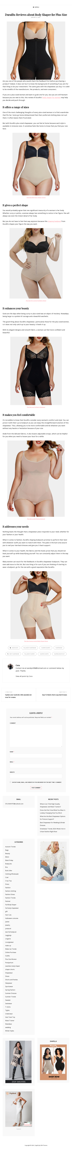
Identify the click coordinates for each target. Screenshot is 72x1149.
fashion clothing (10, 891)
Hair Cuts (8, 915)
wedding (8, 1027)
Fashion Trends (10, 898)
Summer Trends (10, 997)
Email (12, 762)
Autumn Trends (10, 847)
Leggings (8, 935)
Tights (7, 1010)
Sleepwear (8, 983)
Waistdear (8, 1024)
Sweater (8, 1000)
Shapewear (59, 648)
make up (8, 946)
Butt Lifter (8, 871)
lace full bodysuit (10, 932)
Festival (7, 901)
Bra (6, 867)
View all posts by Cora (24, 676)
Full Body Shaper (10, 905)
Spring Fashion (10, 990)
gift (6, 911)
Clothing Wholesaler (12, 874)
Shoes (7, 976)
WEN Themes (43, 1145)
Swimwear (8, 1003)
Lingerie (8, 939)
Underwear (9, 1014)
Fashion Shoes (10, 894)
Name (12, 752)
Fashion (7, 888)
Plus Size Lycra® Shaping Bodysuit (36, 519)
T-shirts (8, 1007)
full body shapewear (30, 648)
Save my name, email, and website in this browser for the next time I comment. (37, 782)
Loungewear (9, 942)
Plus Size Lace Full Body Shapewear (36, 407)
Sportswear (9, 986)
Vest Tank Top (10, 1017)
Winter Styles (9, 1031)
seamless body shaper (12, 966)
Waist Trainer (9, 1021)
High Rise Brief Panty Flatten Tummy (36, 197)
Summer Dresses (11, 993)
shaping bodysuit (59, 654)
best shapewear (14, 654)
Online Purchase (10, 952)
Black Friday (9, 860)
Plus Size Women (11, 959)
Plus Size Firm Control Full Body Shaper (36, 300)
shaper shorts (45, 648)
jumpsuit (8, 928)
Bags (7, 850)
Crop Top (8, 881)
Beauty (7, 853)
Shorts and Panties (11, 980)
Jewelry (7, 925)
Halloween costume (11, 918)
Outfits (7, 956)
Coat (6, 877)
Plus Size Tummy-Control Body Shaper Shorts (36, 641)
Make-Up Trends (11, 949)
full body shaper (29, 654)
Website (12, 772)
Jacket (7, 922)
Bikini (7, 857)
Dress (7, 884)
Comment (13, 723)
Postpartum (9, 963)
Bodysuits (15, 648)
